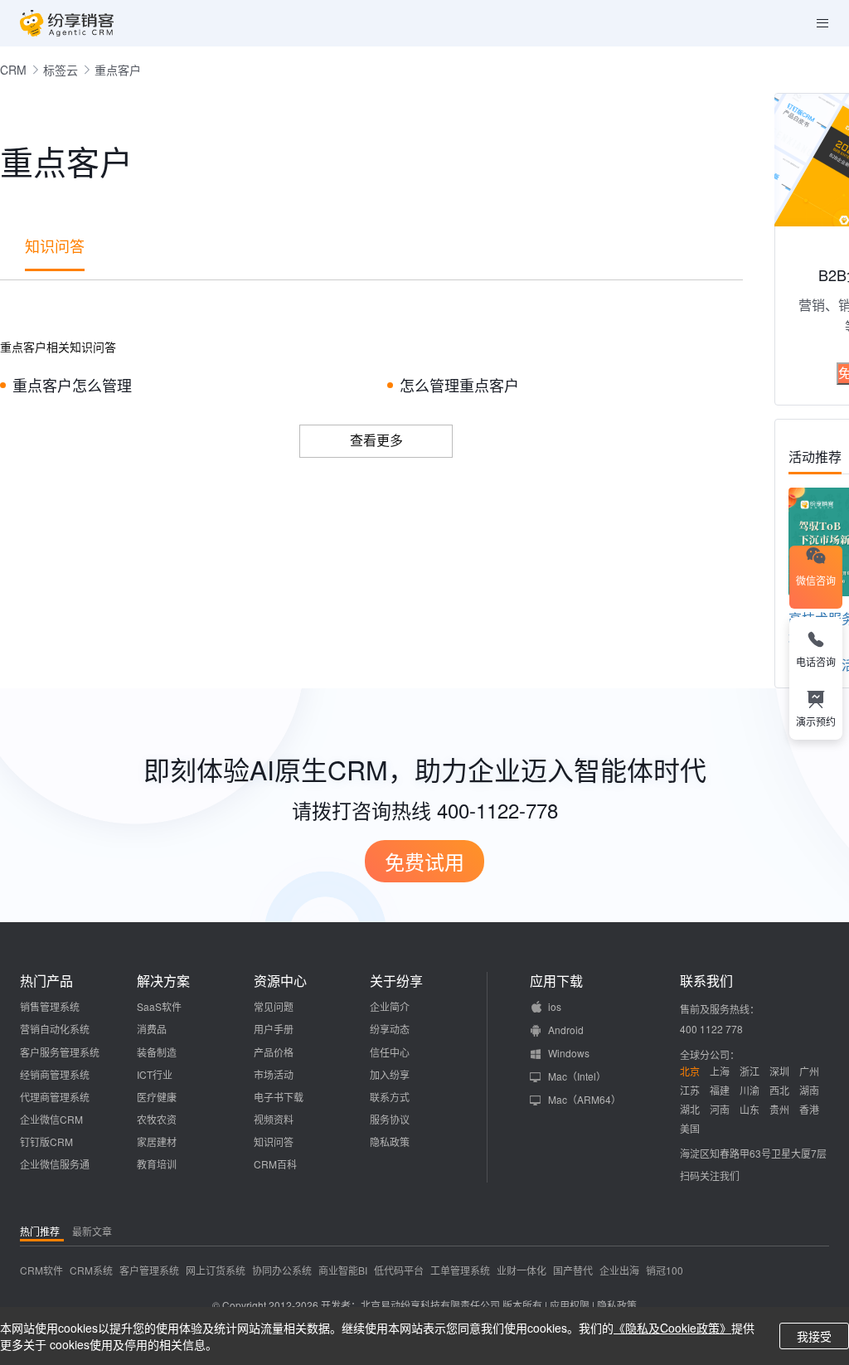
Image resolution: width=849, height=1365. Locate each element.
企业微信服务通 (55, 1164)
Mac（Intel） (577, 1076)
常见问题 (274, 1006)
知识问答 (55, 245)
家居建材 (157, 1141)
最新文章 (92, 1231)
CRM (13, 69)
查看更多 (376, 439)
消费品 (152, 1029)
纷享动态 (390, 1029)
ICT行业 (154, 1074)
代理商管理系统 (55, 1097)
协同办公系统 (282, 1270)
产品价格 (274, 1052)
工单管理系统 (460, 1270)
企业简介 (390, 1006)
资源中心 (280, 981)
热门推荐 (40, 1231)
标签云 (60, 69)
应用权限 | (573, 1305)
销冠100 (664, 1270)
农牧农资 (157, 1119)
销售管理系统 (50, 1006)
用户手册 (274, 1029)
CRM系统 (91, 1270)
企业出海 (619, 1270)
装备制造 (157, 1052)
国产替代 (573, 1270)
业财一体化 (521, 1270)
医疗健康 (157, 1097)
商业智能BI (342, 1270)
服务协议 (390, 1119)
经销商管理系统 (55, 1074)
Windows (568, 1053)
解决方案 (163, 981)
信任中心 (390, 1052)
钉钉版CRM (46, 1141)
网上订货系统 (215, 1270)
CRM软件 (41, 1270)
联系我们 (706, 981)
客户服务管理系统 (59, 1052)
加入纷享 (390, 1074)
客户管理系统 (149, 1270)
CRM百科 (275, 1164)
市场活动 (274, 1074)
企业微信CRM (51, 1119)
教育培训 (157, 1164)
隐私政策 (390, 1141)
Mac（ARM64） (584, 1099)
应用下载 (556, 981)
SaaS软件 (159, 1006)
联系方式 (390, 1097)
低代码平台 (399, 1270)
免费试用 (424, 861)
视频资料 (274, 1119)
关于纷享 (396, 981)
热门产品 (46, 981)
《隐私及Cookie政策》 (672, 1327)
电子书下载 (278, 1097)
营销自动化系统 (55, 1029)
